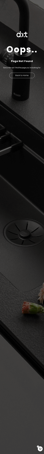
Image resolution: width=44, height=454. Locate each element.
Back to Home (22, 75)
